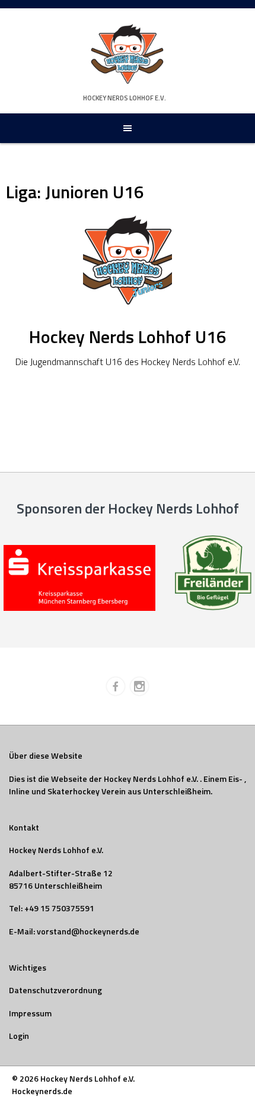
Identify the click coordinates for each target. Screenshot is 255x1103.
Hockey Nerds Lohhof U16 (128, 336)
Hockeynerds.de (42, 1091)
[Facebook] (116, 686)
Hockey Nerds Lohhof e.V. (124, 98)
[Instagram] (139, 686)
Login (19, 1035)
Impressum (30, 1013)
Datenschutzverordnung (55, 990)
